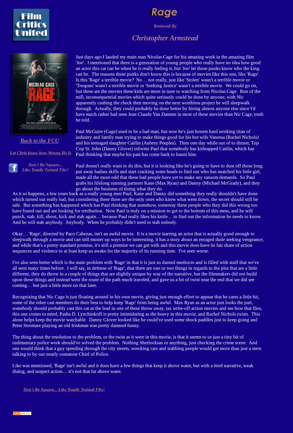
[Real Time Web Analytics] (22, 413)
